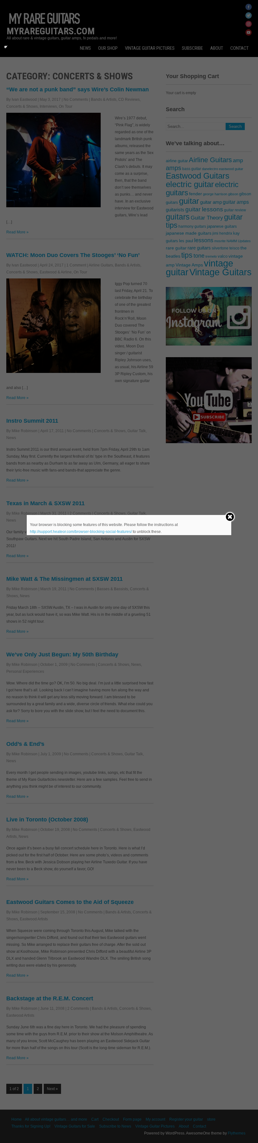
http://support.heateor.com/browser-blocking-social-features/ (81, 531)
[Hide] (5, 46)
